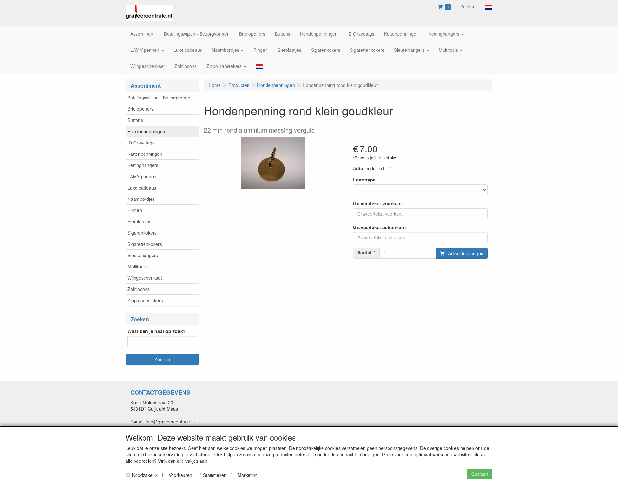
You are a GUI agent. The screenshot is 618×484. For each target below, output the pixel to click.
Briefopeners (140, 109)
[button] (489, 6)
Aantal (364, 252)
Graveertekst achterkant (379, 227)
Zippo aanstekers (145, 300)
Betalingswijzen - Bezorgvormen (160, 97)
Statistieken (215, 475)
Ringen (134, 210)
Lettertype (364, 179)
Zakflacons (138, 289)
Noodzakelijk (145, 475)
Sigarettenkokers (144, 244)
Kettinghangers (142, 165)
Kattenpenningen (144, 154)
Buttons (135, 120)
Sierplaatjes (139, 221)
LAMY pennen (141, 176)
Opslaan (479, 474)
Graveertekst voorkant (377, 203)
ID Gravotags (140, 142)
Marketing (248, 475)
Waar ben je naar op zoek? (156, 331)
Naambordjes (141, 199)
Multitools (137, 266)
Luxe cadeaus (141, 187)
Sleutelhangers (142, 255)
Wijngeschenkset (144, 278)
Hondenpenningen (146, 131)
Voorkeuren (180, 475)
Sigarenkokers (142, 232)
